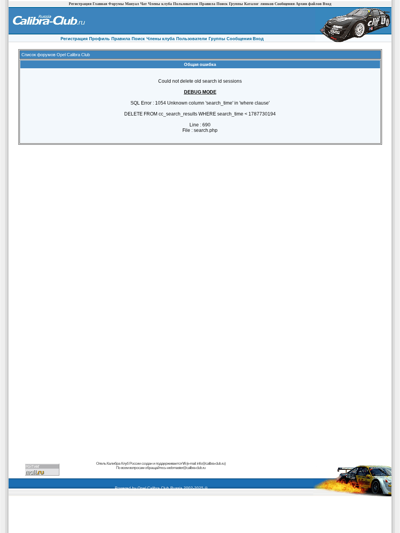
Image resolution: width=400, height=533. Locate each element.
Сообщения (285, 4)
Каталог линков (258, 4)
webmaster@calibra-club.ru (186, 467)
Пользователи (185, 4)
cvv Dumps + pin (192, 472)
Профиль (99, 38)
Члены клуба (160, 4)
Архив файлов (308, 4)
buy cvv (110, 472)
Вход (327, 4)
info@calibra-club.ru (211, 463)
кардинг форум (236, 472)
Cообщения (240, 38)
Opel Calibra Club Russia (160, 488)
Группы (236, 4)
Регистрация (80, 4)
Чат (143, 4)
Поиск (222, 4)
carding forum (77, 472)
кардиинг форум (129, 472)
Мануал (132, 4)
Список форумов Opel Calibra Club (55, 54)
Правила (207, 4)
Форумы (116, 4)
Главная (100, 4)
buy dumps (96, 472)
